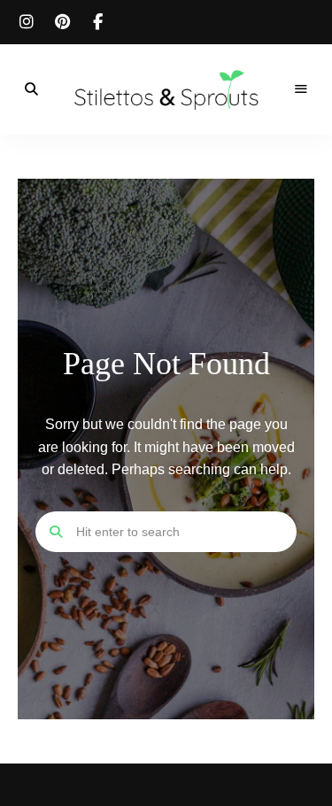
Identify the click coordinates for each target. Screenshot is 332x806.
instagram (26, 22)
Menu (301, 89)
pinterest (62, 22)
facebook (97, 22)
